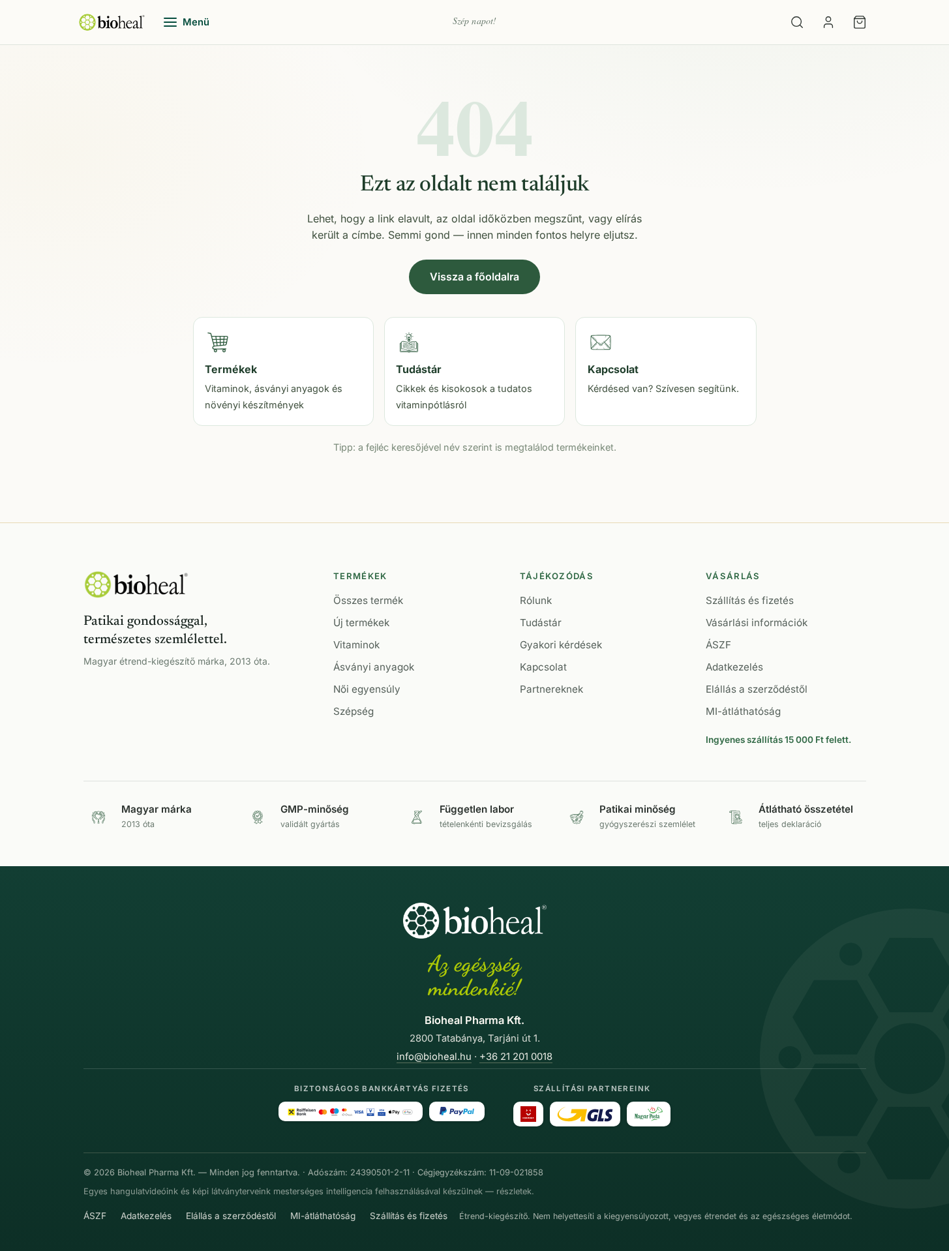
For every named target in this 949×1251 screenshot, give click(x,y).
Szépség (353, 711)
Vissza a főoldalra (474, 276)
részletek (514, 1191)
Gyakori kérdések (561, 645)
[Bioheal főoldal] (136, 584)
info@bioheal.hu (434, 1057)
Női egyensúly (366, 689)
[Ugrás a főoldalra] (111, 22)
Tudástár (541, 622)
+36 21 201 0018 (515, 1057)
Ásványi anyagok (373, 667)
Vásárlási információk (756, 622)
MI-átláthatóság (743, 711)
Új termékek (361, 622)
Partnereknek (551, 689)
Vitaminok (356, 645)
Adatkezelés (734, 667)
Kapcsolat (543, 667)
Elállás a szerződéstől (756, 689)
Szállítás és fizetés (750, 600)
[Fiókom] (828, 22)
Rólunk (536, 600)
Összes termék (368, 600)
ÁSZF (718, 645)
